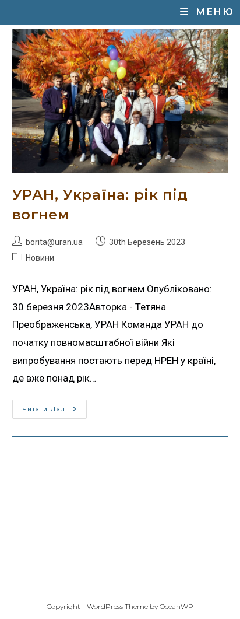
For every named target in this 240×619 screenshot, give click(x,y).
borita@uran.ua (54, 242)
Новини (40, 258)
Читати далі (54, 406)
